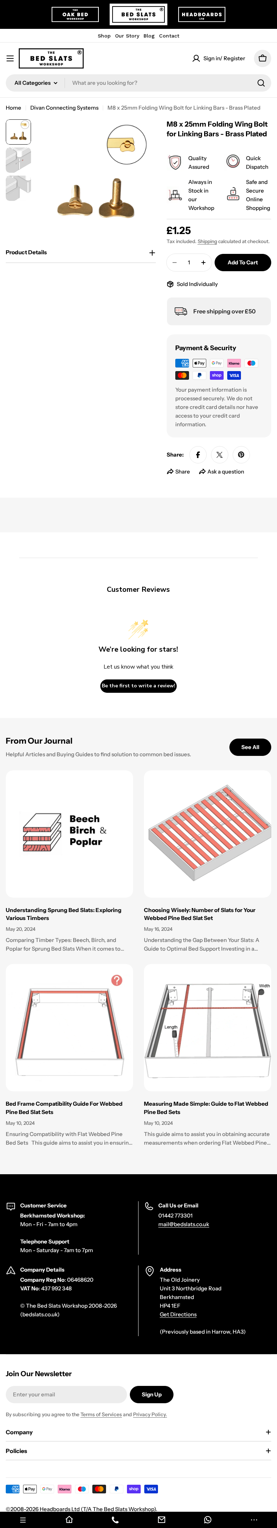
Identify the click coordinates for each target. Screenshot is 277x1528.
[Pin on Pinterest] (241, 454)
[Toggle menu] (10, 58)
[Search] (261, 83)
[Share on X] (219, 454)
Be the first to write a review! (138, 685)
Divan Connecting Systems (64, 107)
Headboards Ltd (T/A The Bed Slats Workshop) (98, 1509)
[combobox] (138, 83)
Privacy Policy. (150, 1414)
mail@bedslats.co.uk (183, 1224)
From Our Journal (39, 741)
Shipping (207, 241)
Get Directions (178, 1314)
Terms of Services (101, 1414)
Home (13, 107)
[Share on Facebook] (198, 454)
